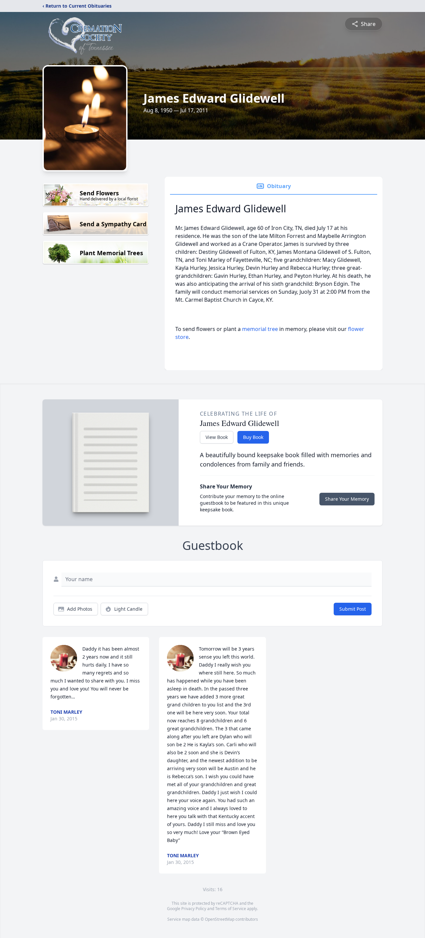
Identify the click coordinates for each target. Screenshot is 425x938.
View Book (217, 437)
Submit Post (352, 609)
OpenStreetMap (219, 919)
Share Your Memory (347, 499)
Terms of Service (230, 908)
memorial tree (260, 329)
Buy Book (253, 437)
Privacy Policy (193, 908)
